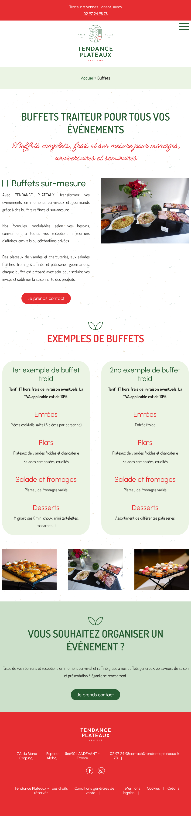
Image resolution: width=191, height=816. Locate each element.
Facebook (89, 770)
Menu (184, 26)
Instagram (101, 770)
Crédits (173, 788)
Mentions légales (131, 790)
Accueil (87, 78)
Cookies (153, 788)
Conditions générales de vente (94, 790)
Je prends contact (46, 298)
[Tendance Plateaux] (95, 60)
